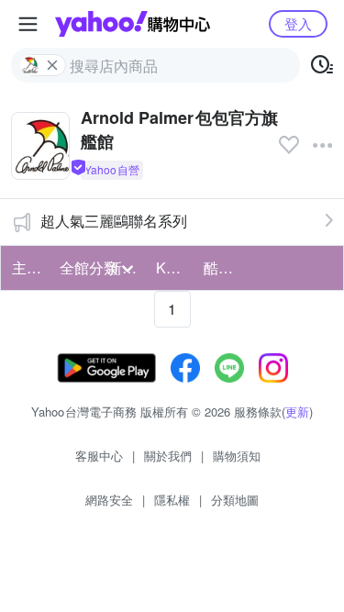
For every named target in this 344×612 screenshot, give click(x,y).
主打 (26, 267)
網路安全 (109, 499)
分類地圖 (235, 499)
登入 (298, 23)
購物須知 (237, 455)
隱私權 (172, 499)
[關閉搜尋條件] (52, 65)
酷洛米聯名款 (222, 267)
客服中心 (99, 455)
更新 (297, 411)
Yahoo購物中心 (132, 24)
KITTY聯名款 (174, 267)
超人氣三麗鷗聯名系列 (113, 220)
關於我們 (168, 455)
